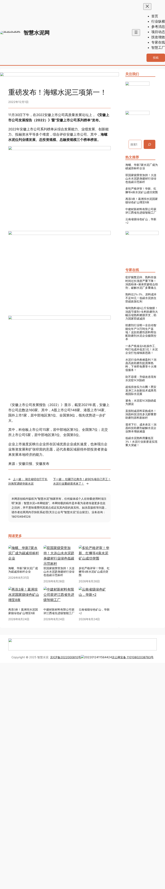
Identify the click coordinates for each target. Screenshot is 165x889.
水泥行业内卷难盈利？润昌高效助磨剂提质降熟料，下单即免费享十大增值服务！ (140, 365)
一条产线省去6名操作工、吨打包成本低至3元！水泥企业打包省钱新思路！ (141, 349)
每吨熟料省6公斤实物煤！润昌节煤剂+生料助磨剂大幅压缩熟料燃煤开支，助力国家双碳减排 (141, 313)
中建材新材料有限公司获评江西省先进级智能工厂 (140, 211)
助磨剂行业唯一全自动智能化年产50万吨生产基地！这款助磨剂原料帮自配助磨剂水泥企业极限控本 (140, 332)
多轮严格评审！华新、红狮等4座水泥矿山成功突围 (141, 190)
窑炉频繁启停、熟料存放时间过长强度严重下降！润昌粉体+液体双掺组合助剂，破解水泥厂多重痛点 (141, 282)
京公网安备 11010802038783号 (133, 657)
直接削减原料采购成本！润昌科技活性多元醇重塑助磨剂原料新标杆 (140, 414)
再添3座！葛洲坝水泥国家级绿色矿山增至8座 (141, 200)
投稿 (156, 57)
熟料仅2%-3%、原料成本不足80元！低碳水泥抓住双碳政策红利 (141, 298)
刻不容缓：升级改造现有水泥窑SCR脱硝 (140, 378)
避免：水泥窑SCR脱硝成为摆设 (140, 402)
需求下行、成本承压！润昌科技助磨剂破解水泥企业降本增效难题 (140, 428)
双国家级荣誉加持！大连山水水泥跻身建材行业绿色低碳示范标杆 (140, 178)
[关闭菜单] (147, 6)
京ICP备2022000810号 (65, 657)
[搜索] (149, 144)
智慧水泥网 (37, 32)
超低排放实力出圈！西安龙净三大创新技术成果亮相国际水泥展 (140, 390)
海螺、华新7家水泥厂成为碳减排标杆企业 (141, 166)
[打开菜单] (136, 32)
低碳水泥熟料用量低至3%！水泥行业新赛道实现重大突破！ (141, 441)
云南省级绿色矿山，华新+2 (140, 221)
